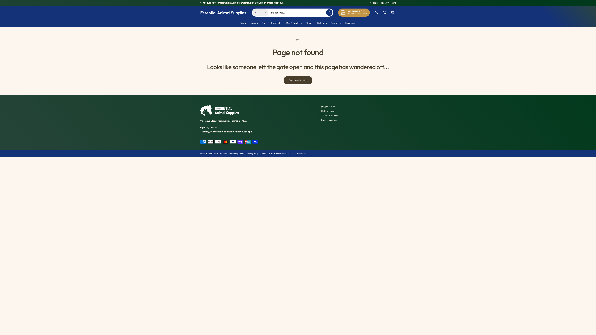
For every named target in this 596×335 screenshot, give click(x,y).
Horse (253, 23)
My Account (390, 3)
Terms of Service (329, 115)
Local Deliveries (328, 120)
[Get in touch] (384, 13)
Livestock (275, 23)
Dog (242, 23)
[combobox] (301, 13)
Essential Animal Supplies (217, 154)
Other (308, 23)
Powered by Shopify (237, 154)
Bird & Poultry (293, 23)
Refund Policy (328, 111)
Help (375, 3)
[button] (392, 13)
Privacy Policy (328, 106)
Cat (263, 23)
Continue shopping (298, 80)
